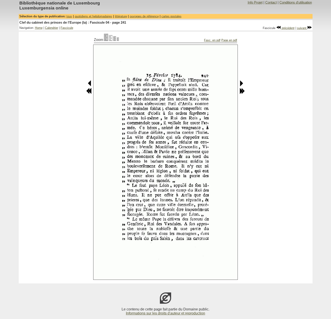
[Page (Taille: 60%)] (114, 40)
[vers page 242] (241, 85)
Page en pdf (229, 40)
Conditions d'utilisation (295, 2)
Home (39, 27)
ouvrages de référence (144, 16)
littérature (121, 16)
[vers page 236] (89, 93)
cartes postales (171, 16)
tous (69, 16)
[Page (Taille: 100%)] (106, 40)
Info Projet (255, 2)
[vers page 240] (90, 85)
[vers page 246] (242, 93)
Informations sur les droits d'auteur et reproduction (165, 313)
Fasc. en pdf (212, 40)
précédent (288, 28)
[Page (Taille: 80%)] (110, 40)
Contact (271, 2)
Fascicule (67, 27)
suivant (302, 28)
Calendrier (51, 27)
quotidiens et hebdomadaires (93, 16)
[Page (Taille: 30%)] (118, 40)
